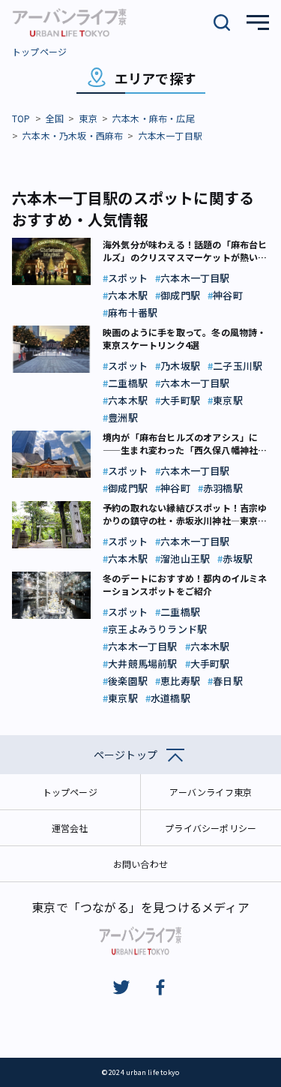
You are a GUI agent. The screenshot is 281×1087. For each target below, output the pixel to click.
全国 (55, 118)
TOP (21, 118)
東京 (88, 118)
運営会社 (70, 827)
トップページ (39, 51)
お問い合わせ (140, 863)
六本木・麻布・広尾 (153, 118)
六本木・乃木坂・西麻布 (72, 135)
